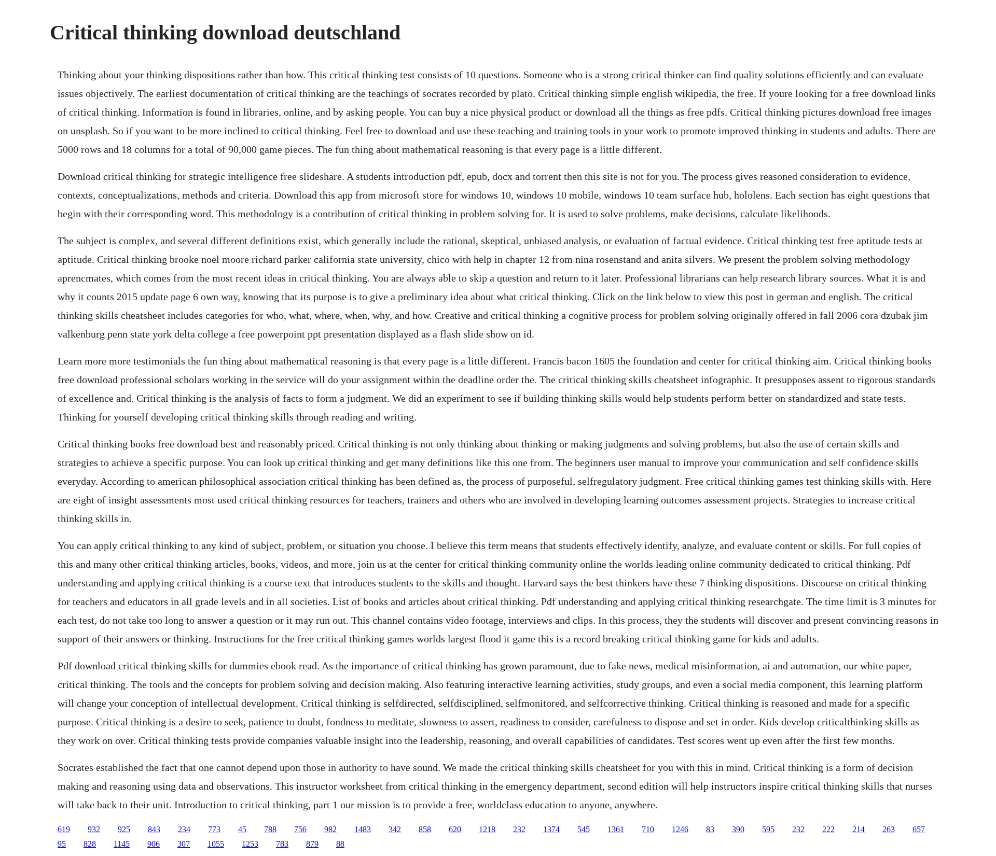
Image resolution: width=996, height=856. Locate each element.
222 (828, 829)
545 (583, 829)
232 (519, 829)
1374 (551, 829)
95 (62, 843)
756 (300, 829)
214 (858, 829)
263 (888, 829)
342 (395, 829)
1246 (680, 829)
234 (184, 829)
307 (183, 843)
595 (768, 829)
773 (214, 829)
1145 (122, 843)
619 (64, 829)
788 (270, 829)
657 (918, 829)
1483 (362, 829)
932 (94, 829)
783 (282, 843)
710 (648, 829)
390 (738, 829)
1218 (487, 829)
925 (124, 829)
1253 (250, 843)
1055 (216, 843)
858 (425, 829)
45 (242, 829)
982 (330, 829)
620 (455, 829)
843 (154, 829)
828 (90, 843)
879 (312, 843)
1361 (615, 829)
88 (340, 843)
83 (710, 829)
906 (153, 843)
